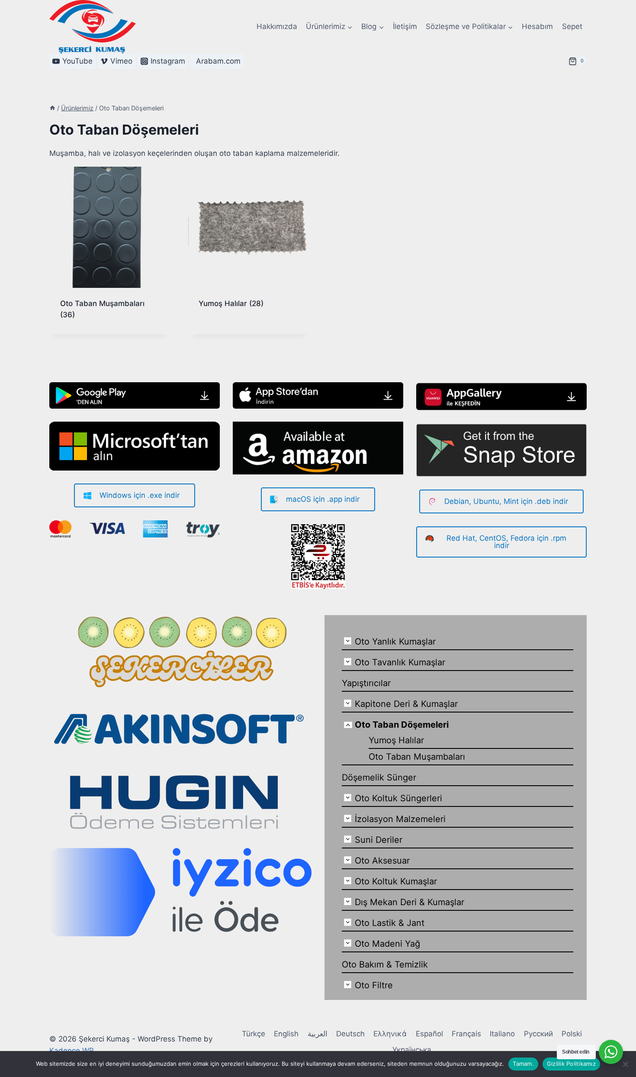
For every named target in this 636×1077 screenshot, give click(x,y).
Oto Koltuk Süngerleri (398, 798)
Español (429, 1033)
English (286, 1033)
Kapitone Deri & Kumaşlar (406, 704)
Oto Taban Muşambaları (417, 756)
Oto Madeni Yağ (387, 943)
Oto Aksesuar (382, 860)
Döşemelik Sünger (379, 777)
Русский (538, 1033)
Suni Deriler (378, 840)
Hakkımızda (277, 26)
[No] (625, 1064)
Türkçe (253, 1033)
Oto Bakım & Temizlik (385, 964)
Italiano (502, 1033)
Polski (572, 1033)
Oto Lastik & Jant (389, 923)
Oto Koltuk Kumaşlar (396, 881)
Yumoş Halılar (396, 740)
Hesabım (537, 26)
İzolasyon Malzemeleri (400, 819)
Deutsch (350, 1033)
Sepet (572, 26)
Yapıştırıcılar (366, 683)
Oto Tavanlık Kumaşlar (400, 662)
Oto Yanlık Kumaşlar (395, 641)
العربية (318, 1033)
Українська (411, 1049)
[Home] (52, 108)
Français (466, 1033)
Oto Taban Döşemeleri (402, 724)
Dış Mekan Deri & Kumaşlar (409, 902)
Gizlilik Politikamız (571, 1063)
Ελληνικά (390, 1033)
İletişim (405, 26)
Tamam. (523, 1063)
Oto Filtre (374, 985)
